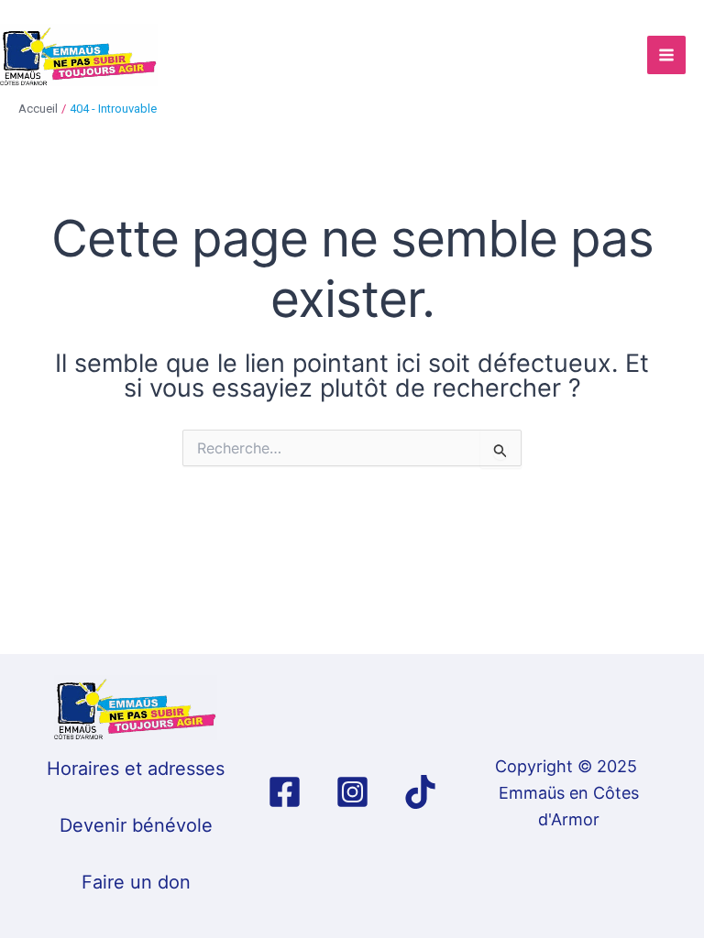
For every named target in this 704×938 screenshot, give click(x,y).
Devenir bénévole (136, 825)
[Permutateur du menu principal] (666, 55)
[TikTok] (420, 792)
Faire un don (136, 882)
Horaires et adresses (136, 769)
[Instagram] (352, 792)
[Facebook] (285, 792)
